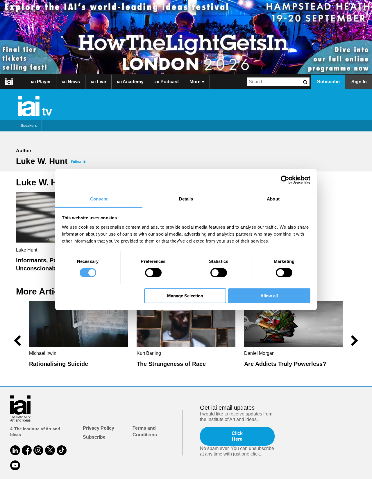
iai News (71, 81)
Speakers (29, 126)
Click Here (237, 436)
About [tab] (273, 198)
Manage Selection (185, 295)
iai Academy (130, 81)
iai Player (41, 81)
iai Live (98, 81)
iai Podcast (166, 81)
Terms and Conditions (145, 431)
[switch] (153, 272)
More (195, 81)
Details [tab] (186, 198)
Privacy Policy (98, 428)
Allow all (269, 295)
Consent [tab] (99, 198)
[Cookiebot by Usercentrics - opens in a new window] (285, 180)
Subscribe (328, 81)
